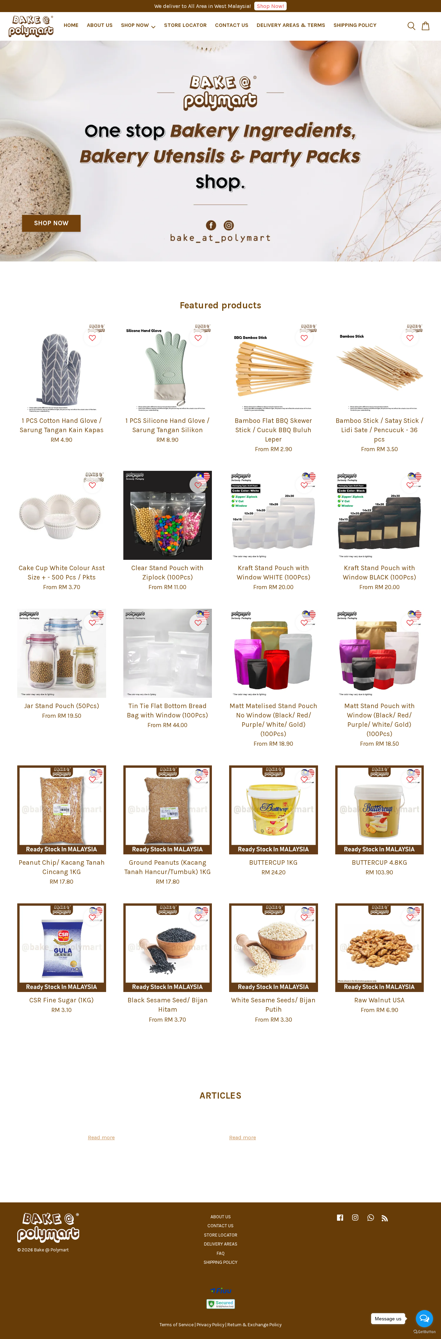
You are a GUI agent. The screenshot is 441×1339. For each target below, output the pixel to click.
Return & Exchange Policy (254, 1324)
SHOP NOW (135, 25)
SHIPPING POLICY (355, 25)
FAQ (221, 1253)
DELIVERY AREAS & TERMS (291, 25)
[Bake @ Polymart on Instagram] (355, 1220)
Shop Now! (270, 6)
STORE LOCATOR (185, 25)
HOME (71, 25)
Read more (101, 1137)
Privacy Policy (210, 1324)
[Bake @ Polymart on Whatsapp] (371, 1220)
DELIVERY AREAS (220, 1244)
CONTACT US (231, 25)
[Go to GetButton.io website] (424, 1332)
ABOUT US (100, 25)
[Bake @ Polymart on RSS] (385, 1219)
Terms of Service (177, 1324)
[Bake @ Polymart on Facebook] (340, 1220)
